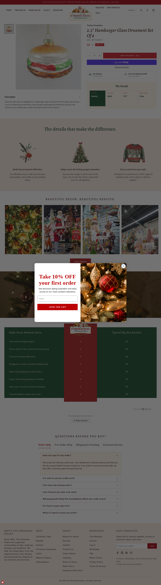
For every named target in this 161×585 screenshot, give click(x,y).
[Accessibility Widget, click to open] (2, 582)
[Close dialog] (123, 266)
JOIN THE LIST (57, 307)
